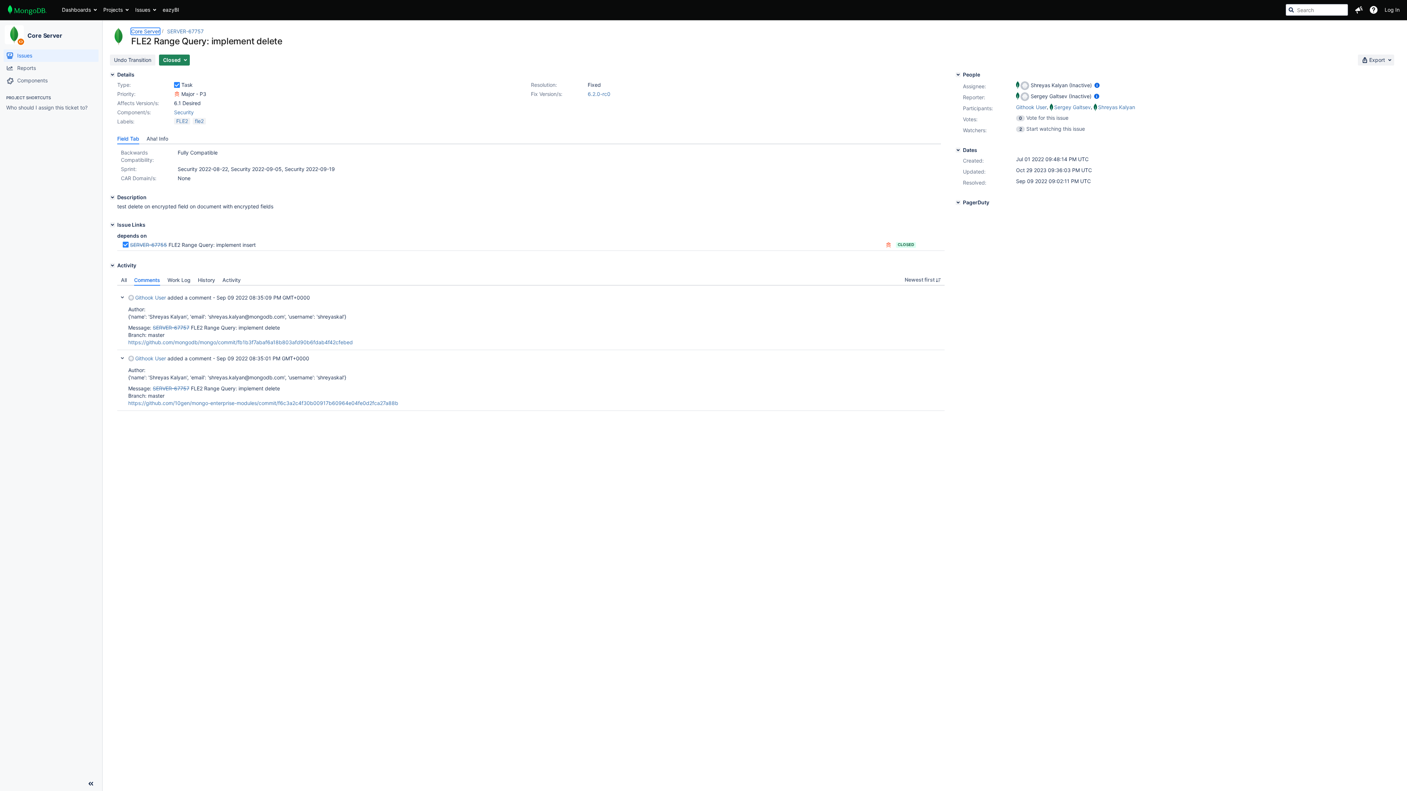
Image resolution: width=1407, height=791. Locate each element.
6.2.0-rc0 (599, 94)
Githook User (150, 297)
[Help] (1374, 10)
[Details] (112, 74)
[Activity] (112, 265)
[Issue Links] (112, 224)
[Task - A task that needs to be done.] (177, 85)
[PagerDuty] (958, 202)
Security (184, 112)
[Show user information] (1097, 85)
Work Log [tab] (179, 280)
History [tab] (206, 280)
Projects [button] (113, 10)
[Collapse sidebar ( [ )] (91, 783)
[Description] (112, 197)
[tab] (128, 138)
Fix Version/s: (546, 94)
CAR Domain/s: (138, 178)
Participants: (978, 108)
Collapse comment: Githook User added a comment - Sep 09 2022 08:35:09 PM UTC (122, 297)
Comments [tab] (147, 280)
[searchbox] (1317, 10)
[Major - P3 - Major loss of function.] (177, 94)
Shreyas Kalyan (1116, 107)
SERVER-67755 (148, 245)
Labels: (125, 121)
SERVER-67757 (185, 31)
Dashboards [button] (76, 10)
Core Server (44, 35)
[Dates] (958, 150)
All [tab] (124, 280)
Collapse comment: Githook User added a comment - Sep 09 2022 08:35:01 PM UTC (122, 358)
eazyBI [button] (171, 10)
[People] (958, 74)
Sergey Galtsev (1072, 107)
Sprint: (129, 169)
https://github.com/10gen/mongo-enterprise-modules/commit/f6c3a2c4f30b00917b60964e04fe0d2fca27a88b (263, 403)
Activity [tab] (231, 280)
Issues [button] (142, 10)
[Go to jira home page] (27, 10)
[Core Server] (14, 35)
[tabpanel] (531, 348)
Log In (1392, 10)
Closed (906, 244)
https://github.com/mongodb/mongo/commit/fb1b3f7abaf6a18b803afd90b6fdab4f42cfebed (240, 342)
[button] (1359, 10)
